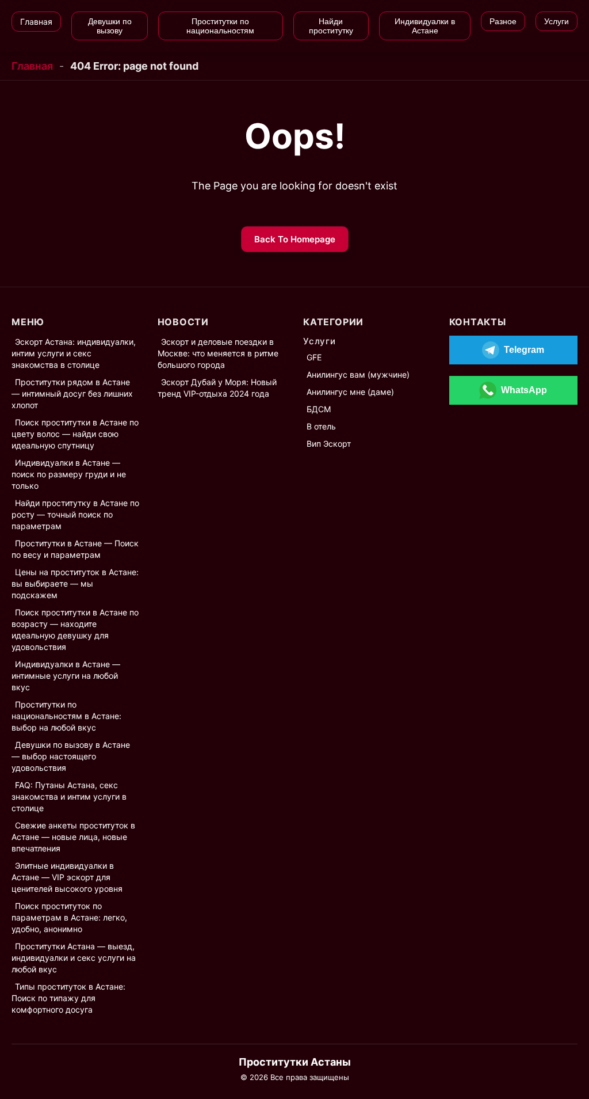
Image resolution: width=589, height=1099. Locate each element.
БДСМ (319, 409)
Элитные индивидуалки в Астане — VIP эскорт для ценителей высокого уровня (67, 877)
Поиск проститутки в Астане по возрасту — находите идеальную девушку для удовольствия (75, 629)
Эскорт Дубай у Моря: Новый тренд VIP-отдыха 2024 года (217, 387)
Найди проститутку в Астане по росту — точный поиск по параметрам (75, 514)
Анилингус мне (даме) (350, 392)
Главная (32, 66)
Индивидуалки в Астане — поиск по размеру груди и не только (69, 474)
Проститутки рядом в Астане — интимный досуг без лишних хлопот (72, 393)
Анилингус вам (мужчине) (358, 374)
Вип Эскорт (329, 443)
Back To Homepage (294, 239)
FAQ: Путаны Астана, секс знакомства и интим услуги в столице (69, 796)
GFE (314, 357)
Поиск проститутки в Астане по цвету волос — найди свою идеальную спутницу (75, 433)
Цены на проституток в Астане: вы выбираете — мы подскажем (75, 583)
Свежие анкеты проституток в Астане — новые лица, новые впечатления (73, 836)
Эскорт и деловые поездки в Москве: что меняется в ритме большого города (218, 353)
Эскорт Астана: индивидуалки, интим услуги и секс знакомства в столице (74, 353)
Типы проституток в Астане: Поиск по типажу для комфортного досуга (68, 998)
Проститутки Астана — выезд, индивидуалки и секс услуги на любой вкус (74, 957)
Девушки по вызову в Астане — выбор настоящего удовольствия (71, 756)
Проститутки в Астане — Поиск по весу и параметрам (75, 549)
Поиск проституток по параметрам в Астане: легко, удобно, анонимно (69, 917)
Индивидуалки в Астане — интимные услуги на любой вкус (66, 675)
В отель (321, 426)
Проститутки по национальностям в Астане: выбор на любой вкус (66, 715)
